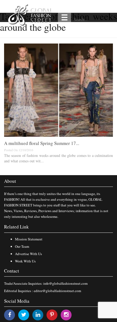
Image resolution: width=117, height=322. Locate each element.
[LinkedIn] (38, 314)
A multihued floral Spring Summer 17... (41, 143)
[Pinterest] (52, 314)
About (10, 181)
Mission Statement (28, 239)
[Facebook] (9, 314)
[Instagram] (66, 314)
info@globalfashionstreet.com (65, 283)
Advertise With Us (28, 253)
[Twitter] (23, 314)
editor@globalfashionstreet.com (57, 290)
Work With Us (25, 261)
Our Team (22, 246)
